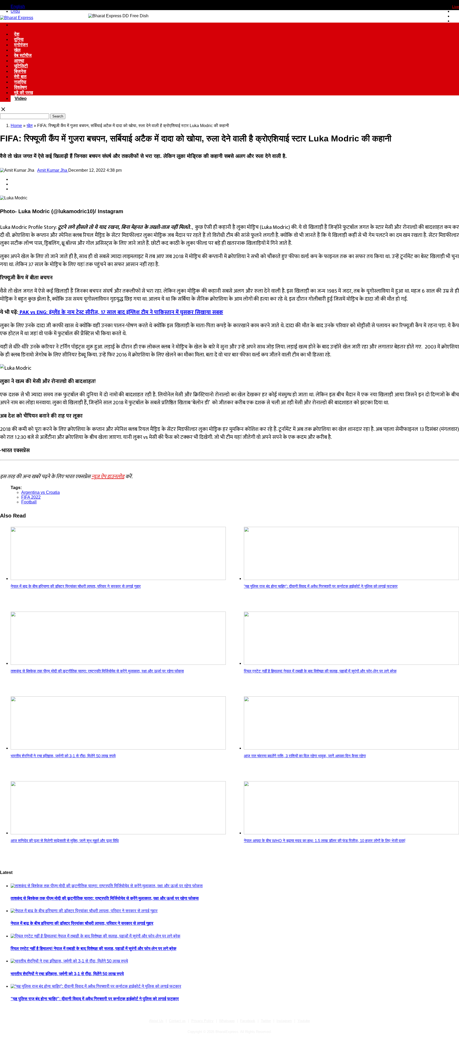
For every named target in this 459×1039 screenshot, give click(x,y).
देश (16, 34)
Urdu (15, 11)
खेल (17, 50)
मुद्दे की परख (23, 92)
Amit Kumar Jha (52, 170)
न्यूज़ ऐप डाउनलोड (107, 476)
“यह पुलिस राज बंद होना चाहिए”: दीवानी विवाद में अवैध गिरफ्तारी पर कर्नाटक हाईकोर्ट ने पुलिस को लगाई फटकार (95, 998)
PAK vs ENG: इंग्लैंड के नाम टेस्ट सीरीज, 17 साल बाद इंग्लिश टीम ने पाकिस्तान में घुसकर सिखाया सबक (120, 312)
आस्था (19, 60)
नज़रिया (20, 82)
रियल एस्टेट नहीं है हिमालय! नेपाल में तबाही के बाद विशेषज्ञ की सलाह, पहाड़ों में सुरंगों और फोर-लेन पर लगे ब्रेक (93, 948)
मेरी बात (20, 76)
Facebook (247, 1021)
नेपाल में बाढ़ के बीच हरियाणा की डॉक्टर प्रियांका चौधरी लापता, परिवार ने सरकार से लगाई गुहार (82, 923)
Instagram (284, 1021)
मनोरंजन (21, 44)
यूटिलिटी (21, 66)
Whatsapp (227, 1021)
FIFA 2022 (31, 497)
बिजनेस (20, 71)
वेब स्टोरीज (23, 55)
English (18, 6)
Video (21, 98)
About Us (156, 1021)
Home (16, 125)
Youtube (304, 1021)
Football (29, 502)
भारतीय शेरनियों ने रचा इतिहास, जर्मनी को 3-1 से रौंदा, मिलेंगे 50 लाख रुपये (67, 973)
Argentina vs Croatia (40, 492)
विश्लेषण (20, 87)
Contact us (177, 1021)
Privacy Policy (202, 1021)
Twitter (266, 1021)
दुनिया (19, 39)
